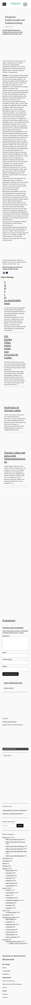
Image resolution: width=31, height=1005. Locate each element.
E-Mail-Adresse (7, 659)
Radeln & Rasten (10, 934)
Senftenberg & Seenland (12, 900)
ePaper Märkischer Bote (13, 683)
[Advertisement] (15, 553)
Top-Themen (6, 915)
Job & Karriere (10, 875)
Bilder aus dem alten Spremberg (14, 849)
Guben (7, 895)
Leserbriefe (5, 861)
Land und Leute (10, 932)
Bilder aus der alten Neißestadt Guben (16, 851)
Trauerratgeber (10, 885)
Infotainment (9, 927)
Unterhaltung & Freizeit (8, 917)
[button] (4, 273)
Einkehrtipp (9, 922)
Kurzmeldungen (10, 897)
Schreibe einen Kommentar (12, 628)
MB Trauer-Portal (8, 959)
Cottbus (15, 26)
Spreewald (9, 905)
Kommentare (8, 620)
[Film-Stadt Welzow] (15, 553)
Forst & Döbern (10, 892)
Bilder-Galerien (10, 919)
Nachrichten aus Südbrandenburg (13, 956)
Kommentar (6, 636)
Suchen (20, 825)
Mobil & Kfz (9, 878)
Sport (4, 910)
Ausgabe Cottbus (9, 688)
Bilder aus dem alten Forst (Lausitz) (15, 842)
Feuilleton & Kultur (10, 924)
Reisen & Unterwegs (11, 937)
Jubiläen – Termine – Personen (17, 943)
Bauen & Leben (10, 870)
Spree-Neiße (9, 902)
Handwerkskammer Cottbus (13, 941)
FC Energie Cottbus (11, 912)
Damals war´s (6, 837)
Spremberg (9, 908)
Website (4, 666)
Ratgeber (5, 868)
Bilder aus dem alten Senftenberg (15, 846)
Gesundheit (9, 873)
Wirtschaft (5, 939)
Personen (5, 866)
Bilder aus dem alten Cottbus (14, 839)
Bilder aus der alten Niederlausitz (15, 856)
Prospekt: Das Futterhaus (9, 721)
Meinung (4, 863)
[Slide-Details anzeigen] (15, 738)
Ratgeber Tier (9, 880)
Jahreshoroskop (10, 929)
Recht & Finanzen (10, 883)
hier (16, 269)
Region (4, 888)
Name (4, 652)
